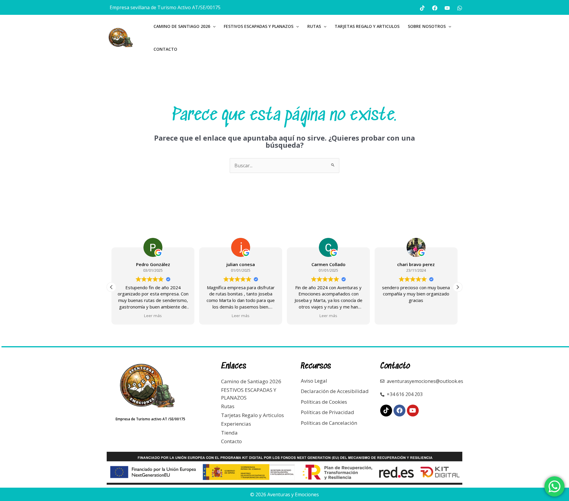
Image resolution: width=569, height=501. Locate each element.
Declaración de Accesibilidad (335, 391)
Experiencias (236, 423)
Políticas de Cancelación (329, 422)
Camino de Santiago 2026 (182, 26)
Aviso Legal (314, 380)
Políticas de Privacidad (327, 412)
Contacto (165, 49)
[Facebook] (434, 8)
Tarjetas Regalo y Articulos (367, 26)
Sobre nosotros (427, 26)
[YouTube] (447, 8)
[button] (212, 26)
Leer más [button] (153, 315)
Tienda (229, 432)
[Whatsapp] (459, 8)
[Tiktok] (422, 8)
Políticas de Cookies (324, 401)
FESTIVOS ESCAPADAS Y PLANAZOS (258, 26)
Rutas (314, 26)
